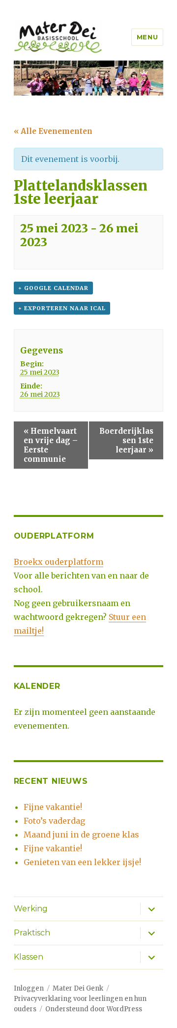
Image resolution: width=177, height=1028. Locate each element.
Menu (147, 37)
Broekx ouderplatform (58, 562)
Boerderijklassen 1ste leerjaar (126, 440)
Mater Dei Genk (78, 988)
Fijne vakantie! (53, 807)
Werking (31, 908)
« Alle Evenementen (53, 131)
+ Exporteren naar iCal (62, 308)
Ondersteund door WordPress (93, 1009)
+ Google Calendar (53, 288)
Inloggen (29, 988)
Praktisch (32, 932)
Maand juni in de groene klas (81, 834)
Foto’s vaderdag (54, 821)
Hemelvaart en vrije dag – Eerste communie (51, 445)
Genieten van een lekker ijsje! (82, 862)
